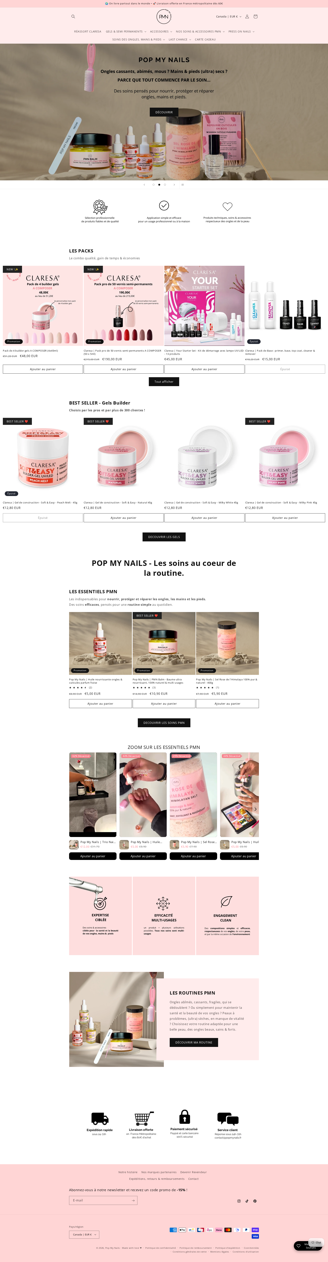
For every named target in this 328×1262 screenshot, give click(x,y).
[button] (73, 16)
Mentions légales (219, 1251)
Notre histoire (128, 1172)
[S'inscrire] (133, 1200)
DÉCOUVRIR (164, 112)
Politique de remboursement (196, 1247)
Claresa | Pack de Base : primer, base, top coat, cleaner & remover (280, 352)
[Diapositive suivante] (174, 185)
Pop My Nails (112, 1247)
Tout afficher (164, 381)
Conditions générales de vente (190, 1251)
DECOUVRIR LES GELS (164, 537)
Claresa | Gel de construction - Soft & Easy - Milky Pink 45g (281, 502)
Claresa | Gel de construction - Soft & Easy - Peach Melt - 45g (40, 502)
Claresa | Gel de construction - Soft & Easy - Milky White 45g (201, 502)
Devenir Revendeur (193, 1172)
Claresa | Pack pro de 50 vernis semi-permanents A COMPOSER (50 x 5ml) (122, 352)
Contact (193, 1179)
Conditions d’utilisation (246, 1251)
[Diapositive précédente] (144, 185)
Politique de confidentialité (160, 1247)
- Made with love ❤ (131, 1247)
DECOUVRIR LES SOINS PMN (164, 723)
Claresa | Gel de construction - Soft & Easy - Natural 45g (118, 502)
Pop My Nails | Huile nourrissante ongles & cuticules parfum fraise (95, 681)
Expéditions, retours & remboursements (156, 1179)
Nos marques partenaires (159, 1172)
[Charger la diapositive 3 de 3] (165, 185)
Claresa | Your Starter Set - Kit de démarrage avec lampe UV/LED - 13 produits (204, 352)
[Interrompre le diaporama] (184, 185)
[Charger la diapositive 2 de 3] (159, 185)
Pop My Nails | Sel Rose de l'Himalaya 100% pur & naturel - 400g (226, 681)
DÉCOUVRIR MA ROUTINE (193, 1042)
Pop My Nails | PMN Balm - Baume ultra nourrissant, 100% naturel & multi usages (158, 681)
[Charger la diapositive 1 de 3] (153, 185)
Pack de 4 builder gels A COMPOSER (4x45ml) (30, 350)
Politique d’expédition (227, 1247)
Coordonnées (251, 1247)
